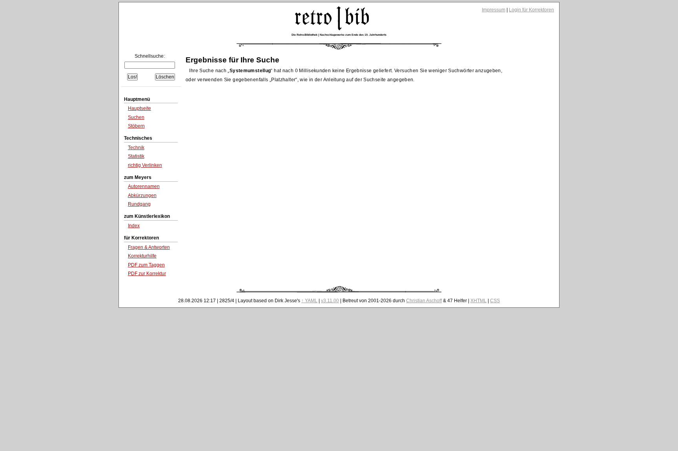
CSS (495, 300)
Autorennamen (144, 186)
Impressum (493, 10)
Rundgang (139, 204)
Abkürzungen (142, 195)
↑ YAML (309, 300)
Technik (136, 147)
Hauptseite (139, 108)
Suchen (136, 117)
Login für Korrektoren (531, 10)
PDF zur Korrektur (147, 273)
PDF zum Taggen (146, 265)
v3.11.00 (330, 300)
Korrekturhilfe (142, 256)
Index (134, 225)
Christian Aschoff (424, 300)
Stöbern (136, 126)
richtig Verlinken (145, 165)
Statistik (136, 156)
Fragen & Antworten (149, 247)
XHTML (478, 300)
